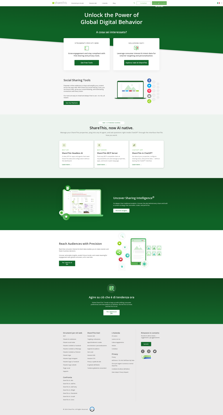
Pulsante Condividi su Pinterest (71, 352)
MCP (64, 336)
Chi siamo (114, 336)
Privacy (114, 357)
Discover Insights (121, 211)
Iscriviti (146, 344)
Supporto (65, 371)
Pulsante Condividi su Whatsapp (72, 349)
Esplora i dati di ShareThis (136, 63)
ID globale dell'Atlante (93, 365)
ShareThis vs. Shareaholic (70, 393)
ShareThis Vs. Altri (68, 380)
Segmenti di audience (93, 349)
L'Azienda (104, 3)
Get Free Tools (87, 63)
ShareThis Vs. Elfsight (69, 390)
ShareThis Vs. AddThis (69, 383)
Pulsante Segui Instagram (70, 358)
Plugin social (66, 368)
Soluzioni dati (93, 3)
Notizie (114, 345)
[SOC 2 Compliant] (92, 409)
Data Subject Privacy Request (120, 372)
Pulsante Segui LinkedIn (70, 365)
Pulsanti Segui (67, 355)
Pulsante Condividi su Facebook (72, 345)
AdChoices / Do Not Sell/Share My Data (123, 360)
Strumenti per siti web (77, 3)
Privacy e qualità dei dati (94, 361)
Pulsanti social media (69, 342)
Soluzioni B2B (91, 355)
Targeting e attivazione (93, 339)
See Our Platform (72, 103)
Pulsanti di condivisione (69, 339)
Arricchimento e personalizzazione (97, 345)
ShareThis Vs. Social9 (69, 396)
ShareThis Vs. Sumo (68, 399)
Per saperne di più (67, 263)
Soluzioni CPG (91, 358)
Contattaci (143, 3)
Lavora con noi (116, 339)
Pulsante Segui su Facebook (71, 361)
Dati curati (90, 352)
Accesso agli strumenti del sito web (159, 4)
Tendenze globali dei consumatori (96, 368)
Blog (114, 3)
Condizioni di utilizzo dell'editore (121, 369)
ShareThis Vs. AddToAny (70, 387)
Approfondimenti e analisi (94, 342)
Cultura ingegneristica (118, 342)
